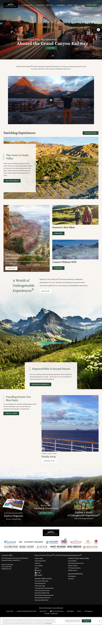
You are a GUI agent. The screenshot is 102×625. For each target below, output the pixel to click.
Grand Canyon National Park (42, 593)
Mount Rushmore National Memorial (44, 595)
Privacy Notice (48, 623)
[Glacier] (42, 547)
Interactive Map (90, 133)
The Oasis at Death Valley (41, 581)
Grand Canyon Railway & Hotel (76, 563)
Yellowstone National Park (41, 600)
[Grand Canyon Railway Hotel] (75, 542)
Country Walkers (72, 561)
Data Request (70, 611)
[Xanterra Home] (11, 5)
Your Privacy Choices (57, 611)
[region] (51, 621)
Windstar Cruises (72, 570)
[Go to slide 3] (53, 55)
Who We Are (49, 5)
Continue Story (49, 461)
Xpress (79, 611)
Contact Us (37, 563)
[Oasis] (64, 541)
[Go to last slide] (35, 164)
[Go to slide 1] (51, 55)
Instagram (39, 575)
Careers (70, 5)
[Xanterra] (51, 532)
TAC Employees (88, 611)
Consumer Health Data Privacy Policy (26, 611)
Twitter (39, 572)
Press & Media (39, 565)
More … (77, 5)
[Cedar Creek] (96, 542)
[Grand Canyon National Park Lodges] (26, 547)
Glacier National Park (40, 583)
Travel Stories (40, 5)
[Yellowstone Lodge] (11, 547)
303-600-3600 (7, 566)
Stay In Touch (91, 5)
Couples (44, 453)
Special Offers (61, 5)
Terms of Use (43, 611)
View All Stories (11, 413)
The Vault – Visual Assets (51, 613)
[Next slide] (98, 30)
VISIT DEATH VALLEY (12, 180)
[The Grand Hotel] (87, 542)
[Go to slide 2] (52, 55)
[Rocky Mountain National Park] (74, 547)
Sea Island (71, 578)
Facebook (38, 570)
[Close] (99, 620)
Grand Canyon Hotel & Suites (42, 590)
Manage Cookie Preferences (73, 620)
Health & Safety (39, 558)
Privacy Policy (9, 611)
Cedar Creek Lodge (40, 586)
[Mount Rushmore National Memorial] (58, 547)
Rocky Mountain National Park (42, 597)
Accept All (86, 620)
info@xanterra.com (6, 569)
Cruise (49, 453)
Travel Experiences (26, 5)
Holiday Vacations (72, 565)
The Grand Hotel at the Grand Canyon (44, 588)
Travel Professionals (40, 561)
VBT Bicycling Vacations (74, 568)
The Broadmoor (72, 576)
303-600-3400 (9, 564)
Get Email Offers (46, 513)
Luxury (55, 453)
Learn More (51, 48)
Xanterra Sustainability (40, 384)
